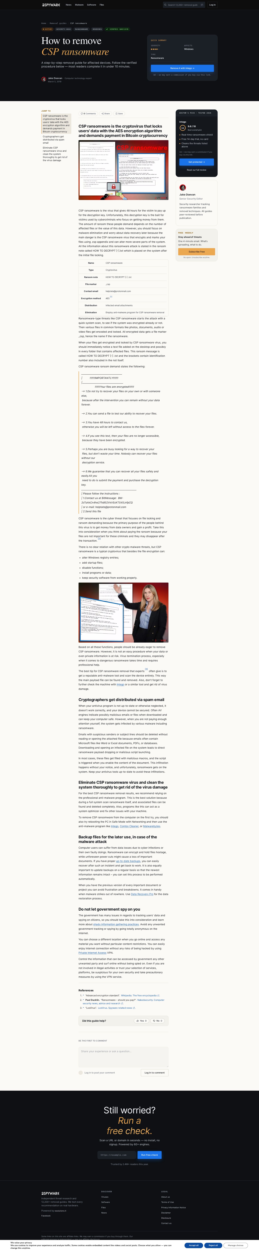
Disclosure (166, 1218)
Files (102, 4)
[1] (111, 297)
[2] (99, 538)
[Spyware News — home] (51, 4)
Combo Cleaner (129, 826)
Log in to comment (155, 1072)
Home (43, 23)
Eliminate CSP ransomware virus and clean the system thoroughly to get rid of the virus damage (55, 154)
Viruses (104, 1197)
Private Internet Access (92, 952)
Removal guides (58, 23)
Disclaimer (166, 1213)
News (68, 4)
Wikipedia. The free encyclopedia (138, 995)
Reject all (213, 1245)
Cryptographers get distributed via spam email (53, 139)
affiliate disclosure (91, 1239)
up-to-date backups (128, 861)
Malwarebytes (151, 826)
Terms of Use (167, 1202)
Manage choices (235, 1245)
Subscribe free (197, 251)
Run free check (149, 1154)
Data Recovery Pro (142, 894)
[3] (146, 669)
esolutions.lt (60, 1211)
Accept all (194, 1245)
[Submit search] (165, 5)
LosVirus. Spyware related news (115, 1007)
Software (91, 4)
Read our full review (196, 170)
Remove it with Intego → (182, 68)
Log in (212, 4)
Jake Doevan (55, 78)
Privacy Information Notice (173, 1207)
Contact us (166, 1223)
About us (165, 1197)
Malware (79, 4)
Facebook (46, 1216)
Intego (120, 684)
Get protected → (197, 162)
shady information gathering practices (116, 924)
